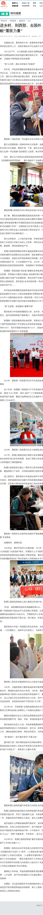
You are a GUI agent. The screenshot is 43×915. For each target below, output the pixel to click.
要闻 (34, 3)
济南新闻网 (25, 6)
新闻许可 (39, 905)
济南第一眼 (25, 3)
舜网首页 (4, 21)
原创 (34, 6)
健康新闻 (22, 21)
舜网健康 (13, 21)
